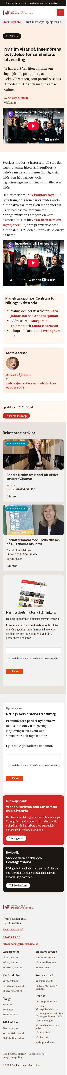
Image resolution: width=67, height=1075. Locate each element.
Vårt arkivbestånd (13, 1033)
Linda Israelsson (45, 325)
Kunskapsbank (44, 981)
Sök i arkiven (10, 1028)
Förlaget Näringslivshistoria (46, 1008)
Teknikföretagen (43, 195)
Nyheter (7, 1004)
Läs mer (12, 496)
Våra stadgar (43, 1032)
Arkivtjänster (10, 962)
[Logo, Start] (18, 12)
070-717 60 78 (15, 387)
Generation (34, 1064)
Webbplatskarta (44, 1042)
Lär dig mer (16, 838)
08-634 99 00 (11, 937)
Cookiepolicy (36, 1053)
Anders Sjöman (18, 98)
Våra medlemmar (45, 962)
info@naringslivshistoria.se (20, 944)
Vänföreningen (44, 1020)
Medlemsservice (45, 957)
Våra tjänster (10, 957)
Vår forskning (10, 981)
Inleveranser (43, 967)
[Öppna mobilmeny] (60, 12)
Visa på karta (11, 929)
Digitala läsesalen (13, 1038)
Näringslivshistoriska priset (47, 1027)
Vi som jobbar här (46, 1001)
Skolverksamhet (12, 991)
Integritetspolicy (12, 1057)
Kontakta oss (10, 1014)
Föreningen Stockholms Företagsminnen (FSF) (49, 1015)
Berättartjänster (12, 967)
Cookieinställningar (14, 1053)
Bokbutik (8, 1009)
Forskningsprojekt (13, 986)
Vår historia (42, 1037)
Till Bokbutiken (18, 885)
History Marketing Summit (46, 987)
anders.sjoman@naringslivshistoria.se (31, 383)
